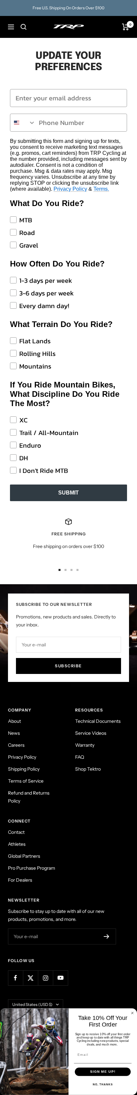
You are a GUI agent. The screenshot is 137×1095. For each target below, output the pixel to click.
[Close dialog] (132, 1013)
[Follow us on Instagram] (45, 977)
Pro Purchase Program (31, 868)
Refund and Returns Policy (29, 797)
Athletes (17, 844)
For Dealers (20, 880)
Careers (16, 745)
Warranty (84, 745)
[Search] (24, 27)
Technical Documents (98, 721)
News (14, 733)
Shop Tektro (88, 769)
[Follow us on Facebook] (15, 977)
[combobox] (23, 122)
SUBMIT (68, 492)
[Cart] (125, 27)
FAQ (79, 757)
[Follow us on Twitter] (30, 977)
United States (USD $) (32, 1004)
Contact (16, 832)
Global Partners (24, 856)
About (14, 721)
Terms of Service (26, 781)
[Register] (106, 936)
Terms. (101, 189)
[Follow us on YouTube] (60, 977)
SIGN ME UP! (103, 1072)
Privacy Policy (70, 189)
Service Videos (90, 733)
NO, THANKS (103, 1084)
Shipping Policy (24, 769)
